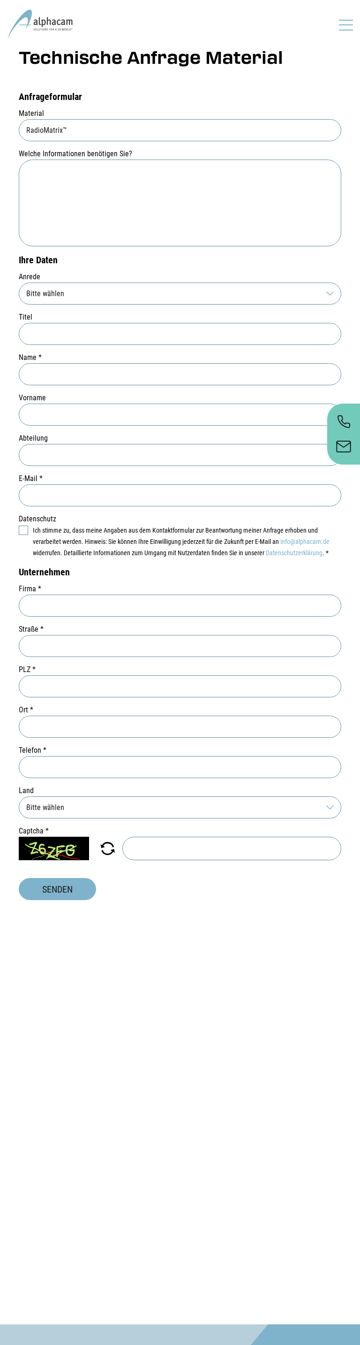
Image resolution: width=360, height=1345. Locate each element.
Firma (30, 588)
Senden (57, 889)
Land (26, 790)
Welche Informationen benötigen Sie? (75, 153)
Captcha (34, 830)
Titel (25, 317)
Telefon (32, 750)
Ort (26, 709)
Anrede (29, 276)
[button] (107, 848)
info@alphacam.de (305, 541)
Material (31, 113)
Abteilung (33, 438)
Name (30, 357)
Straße (31, 629)
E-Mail (31, 478)
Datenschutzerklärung (294, 553)
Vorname (32, 397)
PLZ (27, 669)
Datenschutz (37, 518)
